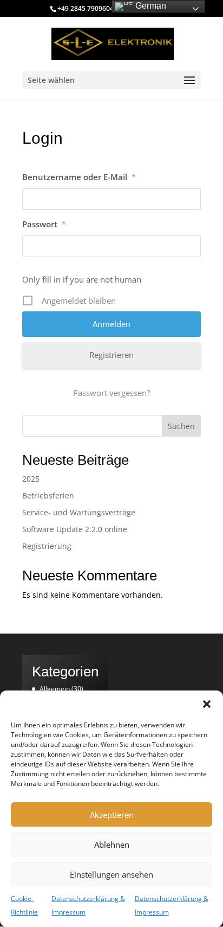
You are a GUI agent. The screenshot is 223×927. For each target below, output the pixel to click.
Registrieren (111, 354)
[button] (206, 704)
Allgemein (55, 688)
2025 (31, 479)
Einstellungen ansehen (111, 874)
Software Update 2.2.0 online (74, 529)
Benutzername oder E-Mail (79, 176)
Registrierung (46, 546)
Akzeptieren (112, 814)
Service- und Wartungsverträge (78, 512)
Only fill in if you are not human (81, 279)
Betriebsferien (48, 495)
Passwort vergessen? (111, 392)
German (149, 5)
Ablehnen (111, 844)
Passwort (44, 224)
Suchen (181, 426)
